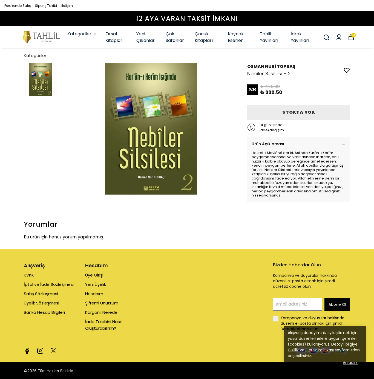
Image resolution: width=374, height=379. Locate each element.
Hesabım (94, 294)
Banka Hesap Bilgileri (44, 312)
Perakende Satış (17, 5)
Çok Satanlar (175, 37)
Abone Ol (337, 304)
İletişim (67, 5)
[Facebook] (27, 350)
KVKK (29, 275)
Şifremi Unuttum (101, 303)
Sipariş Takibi (46, 5)
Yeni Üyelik (95, 284)
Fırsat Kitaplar (113, 37)
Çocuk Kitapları (204, 37)
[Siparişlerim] (338, 37)
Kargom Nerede (101, 312)
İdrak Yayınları (300, 37)
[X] (53, 350)
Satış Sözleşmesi (41, 294)
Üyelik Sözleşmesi (41, 303)
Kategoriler (79, 34)
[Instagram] (40, 350)
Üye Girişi (94, 275)
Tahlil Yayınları (269, 37)
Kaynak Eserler (236, 37)
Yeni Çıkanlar (145, 37)
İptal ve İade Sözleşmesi (49, 284)
